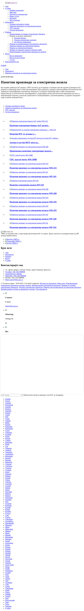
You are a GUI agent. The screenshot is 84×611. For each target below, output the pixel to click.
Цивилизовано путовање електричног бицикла (27, 34)
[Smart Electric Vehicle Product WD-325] (29, 164)
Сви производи (41, 289)
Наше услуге (14, 16)
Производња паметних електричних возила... (31, 151)
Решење (8, 256)
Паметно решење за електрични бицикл (24, 46)
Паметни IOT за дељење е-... (23, 134)
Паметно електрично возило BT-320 (27, 185)
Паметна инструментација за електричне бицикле (62, 287)
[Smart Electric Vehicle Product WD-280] (29, 189)
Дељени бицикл (20, 38)
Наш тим (13, 12)
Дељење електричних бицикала (31, 287)
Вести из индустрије (17, 58)
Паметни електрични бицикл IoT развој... (29, 125)
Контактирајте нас (12, 62)
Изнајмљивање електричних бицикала (46, 285)
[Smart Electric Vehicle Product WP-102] (29, 223)
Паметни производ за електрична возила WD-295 (33, 202)
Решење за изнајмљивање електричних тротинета (28, 44)
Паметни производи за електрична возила (25, 26)
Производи (9, 22)
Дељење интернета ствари (19, 24)
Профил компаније (17, 10)
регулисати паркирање (22, 42)
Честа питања (15, 20)
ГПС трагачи (14, 28)
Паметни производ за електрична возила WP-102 (33, 227)
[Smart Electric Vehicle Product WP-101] (29, 172)
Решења (8, 32)
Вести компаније (16, 56)
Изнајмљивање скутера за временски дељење (18, 289)
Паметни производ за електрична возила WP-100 (33, 219)
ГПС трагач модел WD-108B (23, 159)
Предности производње (18, 14)
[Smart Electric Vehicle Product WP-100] (29, 215)
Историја (13, 18)
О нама (8, 8)
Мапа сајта (61, 283)
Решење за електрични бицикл (21, 48)
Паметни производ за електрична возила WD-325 (33, 168)
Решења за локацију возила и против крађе (26, 50)
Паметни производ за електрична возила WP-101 (33, 176)
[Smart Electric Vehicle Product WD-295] (29, 198)
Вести (7, 54)
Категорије (5, 102)
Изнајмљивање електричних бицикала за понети (28, 52)
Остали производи (17, 30)
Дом (6, 6)
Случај (12, 60)
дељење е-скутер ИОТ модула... (24, 142)
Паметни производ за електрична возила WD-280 (33, 193)
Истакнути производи (14, 116)
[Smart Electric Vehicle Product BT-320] (24, 181)
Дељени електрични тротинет (25, 40)
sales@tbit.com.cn (11, 306)
